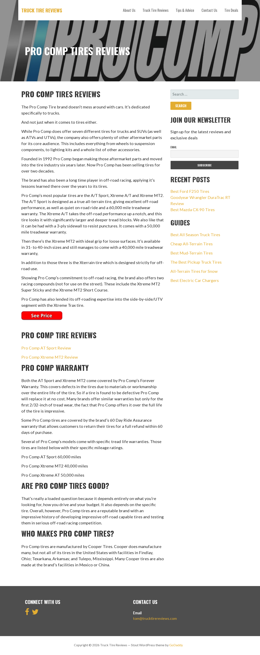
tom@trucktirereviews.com (155, 618)
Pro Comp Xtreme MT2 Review (49, 357)
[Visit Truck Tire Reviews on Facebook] (27, 613)
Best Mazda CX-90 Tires (192, 209)
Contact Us (209, 10)
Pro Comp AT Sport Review (46, 347)
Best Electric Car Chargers (194, 280)
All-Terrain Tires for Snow (194, 271)
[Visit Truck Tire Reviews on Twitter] (35, 613)
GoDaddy (176, 645)
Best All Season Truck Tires (195, 234)
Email (173, 147)
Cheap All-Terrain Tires (191, 243)
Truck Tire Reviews (41, 10)
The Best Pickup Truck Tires (196, 262)
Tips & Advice (185, 10)
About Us (129, 10)
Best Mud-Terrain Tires (191, 252)
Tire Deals (231, 10)
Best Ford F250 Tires (189, 191)
